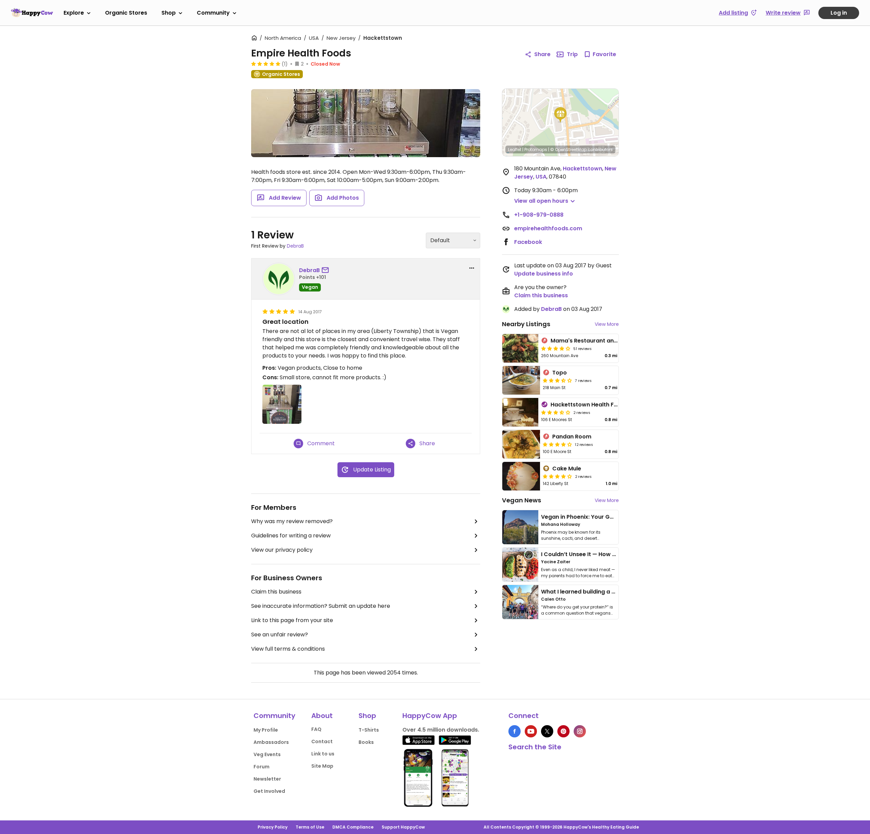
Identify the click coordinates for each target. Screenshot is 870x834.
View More (607, 324)
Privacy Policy (273, 827)
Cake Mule (566, 468)
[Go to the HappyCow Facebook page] (514, 731)
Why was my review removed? (292, 521)
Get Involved (269, 791)
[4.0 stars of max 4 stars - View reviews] (555, 348)
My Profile (266, 730)
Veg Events (267, 754)
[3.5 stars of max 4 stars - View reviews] (557, 380)
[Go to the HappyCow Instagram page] (580, 731)
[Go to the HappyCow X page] (547, 731)
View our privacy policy (282, 550)
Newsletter (267, 778)
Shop (168, 13)
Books (366, 742)
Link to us (322, 753)
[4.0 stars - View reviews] (557, 476)
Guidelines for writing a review (291, 535)
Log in (839, 13)
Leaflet (514, 149)
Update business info (543, 274)
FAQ (316, 729)
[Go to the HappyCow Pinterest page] (563, 731)
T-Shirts (369, 730)
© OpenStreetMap (568, 149)
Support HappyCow (403, 827)
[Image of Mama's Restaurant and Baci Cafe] (520, 348)
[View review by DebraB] (278, 279)
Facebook (528, 242)
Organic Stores (126, 13)
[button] (560, 115)
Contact (322, 741)
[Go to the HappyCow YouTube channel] (531, 731)
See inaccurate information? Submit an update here (320, 606)
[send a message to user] (327, 270)
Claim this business (276, 592)
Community (213, 13)
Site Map (322, 766)
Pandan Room (571, 436)
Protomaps (535, 149)
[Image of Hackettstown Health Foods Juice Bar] (520, 412)
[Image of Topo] (521, 380)
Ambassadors (271, 742)
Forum (261, 766)
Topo (559, 373)
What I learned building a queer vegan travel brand (612, 592)
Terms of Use (310, 827)
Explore (74, 13)
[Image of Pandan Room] (521, 444)
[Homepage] (32, 12)
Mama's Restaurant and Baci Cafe (598, 341)
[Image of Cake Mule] (521, 476)
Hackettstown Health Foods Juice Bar (603, 404)
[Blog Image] (520, 527)
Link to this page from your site (292, 620)
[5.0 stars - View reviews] (265, 64)
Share (542, 54)
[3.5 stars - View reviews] (555, 412)
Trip (572, 54)
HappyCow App (429, 715)
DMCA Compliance (352, 827)
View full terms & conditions (288, 649)
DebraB (295, 246)
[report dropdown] (472, 268)
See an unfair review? (279, 634)
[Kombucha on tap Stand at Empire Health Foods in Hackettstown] (365, 123)
